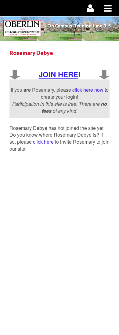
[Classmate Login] (90, 8)
